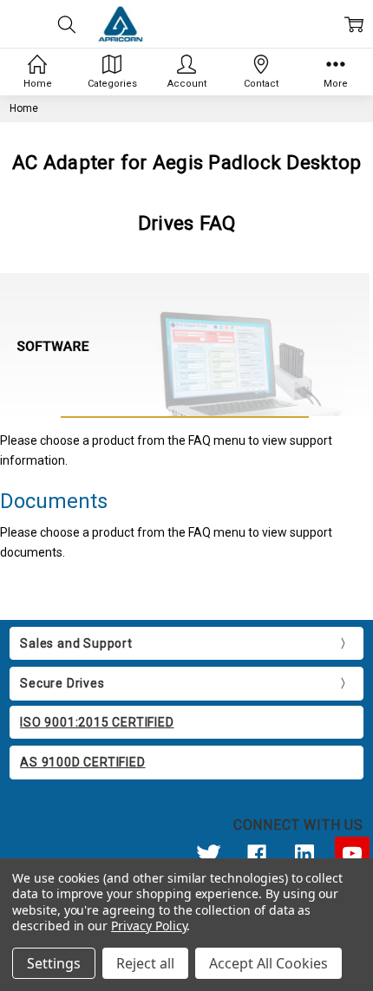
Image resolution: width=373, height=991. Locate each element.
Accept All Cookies (268, 963)
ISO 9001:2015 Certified (96, 722)
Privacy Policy (148, 925)
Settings (54, 963)
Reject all (145, 963)
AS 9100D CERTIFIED (82, 762)
